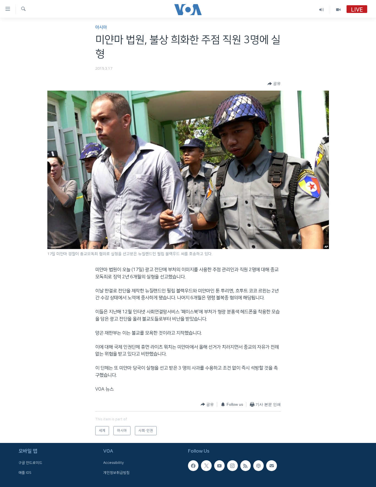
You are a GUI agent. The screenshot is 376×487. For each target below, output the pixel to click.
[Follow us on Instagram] (232, 465)
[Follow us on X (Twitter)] (206, 465)
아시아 (101, 27)
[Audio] (321, 9)
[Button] (274, 83)
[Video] (338, 9)
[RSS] (245, 465)
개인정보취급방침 (116, 473)
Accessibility (113, 463)
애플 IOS (24, 473)
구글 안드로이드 (30, 463)
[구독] (271, 465)
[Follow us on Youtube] (219, 465)
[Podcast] (258, 465)
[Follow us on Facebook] (193, 465)
